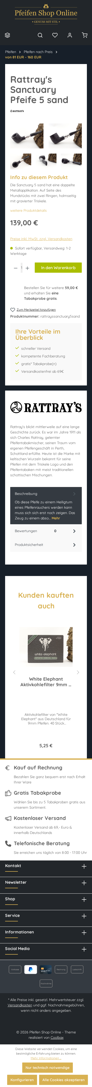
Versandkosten (20, 1005)
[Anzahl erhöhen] (27, 268)
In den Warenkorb (58, 267)
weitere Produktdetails (28, 210)
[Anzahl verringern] (15, 268)
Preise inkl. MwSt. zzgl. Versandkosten (41, 238)
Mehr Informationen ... (46, 1058)
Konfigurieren (22, 1080)
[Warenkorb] (84, 35)
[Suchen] (40, 35)
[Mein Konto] (70, 35)
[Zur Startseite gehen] (46, 14)
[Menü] (7, 35)
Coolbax (57, 1037)
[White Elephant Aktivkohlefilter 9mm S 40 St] (46, 646)
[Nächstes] (78, 671)
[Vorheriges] (14, 671)
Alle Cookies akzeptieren (63, 1080)
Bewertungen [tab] (35, 531)
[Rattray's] (46, 111)
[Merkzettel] (55, 35)
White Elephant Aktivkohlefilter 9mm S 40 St (45, 682)
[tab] (46, 505)
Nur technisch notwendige (48, 1067)
